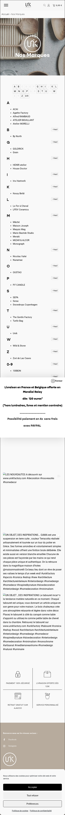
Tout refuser (32, 795)
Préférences (32, 803)
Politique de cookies (20, 811)
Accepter (32, 787)
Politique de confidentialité (41, 811)
